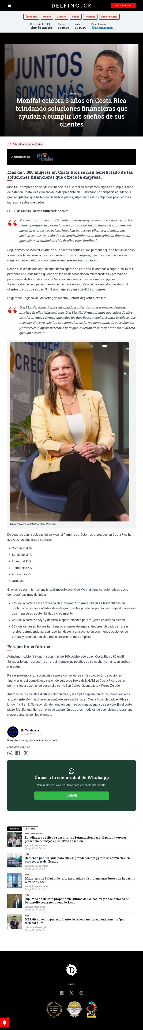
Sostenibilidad (33, 833)
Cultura (75, 17)
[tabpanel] (71, 882)
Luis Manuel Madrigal (35, 927)
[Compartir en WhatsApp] (9, 753)
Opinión (47, 17)
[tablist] (71, 828)
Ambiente (90, 17)
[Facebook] (62, 993)
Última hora (31, 17)
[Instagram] (81, 993)
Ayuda (71, 984)
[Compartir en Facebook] (18, 753)
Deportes (61, 17)
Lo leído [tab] (30, 829)
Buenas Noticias (109, 17)
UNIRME (71, 795)
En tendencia (71, 94)
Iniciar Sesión (123, 5)
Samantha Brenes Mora (36, 845)
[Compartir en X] (26, 753)
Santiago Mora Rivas (35, 907)
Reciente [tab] (14, 829)
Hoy (27, 854)
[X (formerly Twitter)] (71, 993)
